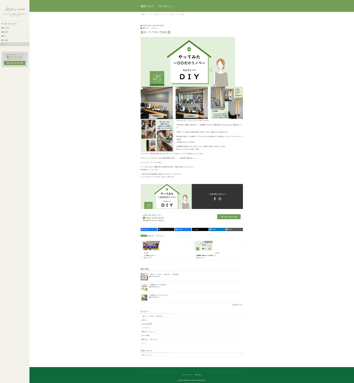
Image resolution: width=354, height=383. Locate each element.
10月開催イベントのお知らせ (158, 285)
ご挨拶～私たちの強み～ (10, 24)
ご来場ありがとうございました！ (159, 295)
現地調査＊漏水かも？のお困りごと (206, 255)
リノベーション (146, 328)
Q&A (4, 36)
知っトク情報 (145, 335)
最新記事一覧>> (237, 305)
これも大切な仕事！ (147, 324)
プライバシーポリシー (187, 374)
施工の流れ (6, 28)
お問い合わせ (198, 374)
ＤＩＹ (143, 343)
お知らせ (144, 320)
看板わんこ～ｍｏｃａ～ (149, 331)
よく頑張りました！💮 (150, 255)
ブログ (5, 44)
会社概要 (5, 40)
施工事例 (5, 32)
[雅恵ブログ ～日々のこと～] (151, 245)
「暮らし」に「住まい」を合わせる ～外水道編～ (164, 274)
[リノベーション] (203, 245)
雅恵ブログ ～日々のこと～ (151, 28)
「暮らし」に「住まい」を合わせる (152, 316)
